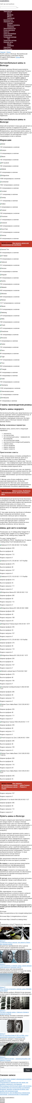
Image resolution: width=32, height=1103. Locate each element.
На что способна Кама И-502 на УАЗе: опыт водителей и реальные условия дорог (14, 1036)
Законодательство (10, 28)
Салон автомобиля (10, 33)
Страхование (8, 35)
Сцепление (10, 18)
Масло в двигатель (13, 25)
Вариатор (10, 15)
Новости (6, 32)
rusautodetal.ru (4, 1)
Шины (9, 44)
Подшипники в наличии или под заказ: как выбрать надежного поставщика (14, 1083)
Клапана (10, 23)
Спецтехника (8, 49)
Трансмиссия (8, 11)
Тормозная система (10, 40)
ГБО (8, 39)
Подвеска (10, 45)
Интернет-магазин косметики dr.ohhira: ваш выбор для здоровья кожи (14, 1090)
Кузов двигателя (9, 30)
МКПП (9, 16)
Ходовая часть (8, 42)
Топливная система (10, 37)
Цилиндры (10, 27)
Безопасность (8, 20)
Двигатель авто (9, 21)
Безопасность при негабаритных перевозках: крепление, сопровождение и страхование (15, 1093)
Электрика (7, 47)
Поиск (2, 1067)
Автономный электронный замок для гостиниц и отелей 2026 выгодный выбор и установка (16, 1086)
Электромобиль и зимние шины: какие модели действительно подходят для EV (15, 966)
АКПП (9, 13)
